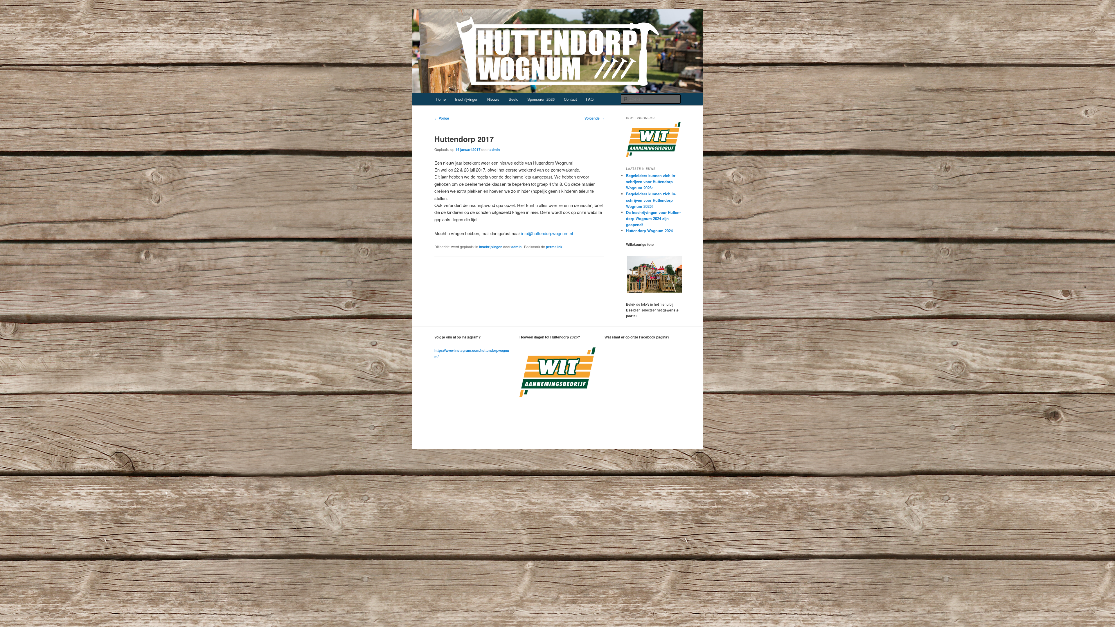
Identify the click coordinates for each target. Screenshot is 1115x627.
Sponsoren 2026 (541, 99)
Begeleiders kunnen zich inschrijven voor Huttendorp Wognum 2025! (651, 200)
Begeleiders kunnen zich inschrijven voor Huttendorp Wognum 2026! (651, 181)
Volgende (594, 118)
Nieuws (493, 99)
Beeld (513, 99)
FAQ (590, 99)
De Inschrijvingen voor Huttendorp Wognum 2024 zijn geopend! (653, 218)
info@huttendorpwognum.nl (547, 233)
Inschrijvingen (466, 99)
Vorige (441, 118)
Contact (570, 99)
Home (441, 99)
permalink (554, 246)
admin (495, 149)
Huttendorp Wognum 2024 (649, 230)
